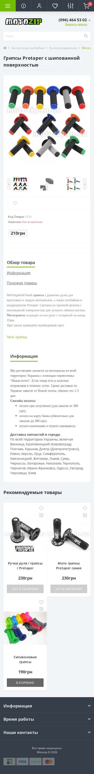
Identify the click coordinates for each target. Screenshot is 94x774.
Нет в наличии (25, 589)
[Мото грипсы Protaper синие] (69, 534)
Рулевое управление (63, 48)
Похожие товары (22, 282)
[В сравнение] (41, 515)
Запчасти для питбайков (27, 48)
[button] (39, 5)
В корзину (25, 682)
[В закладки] (41, 509)
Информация (18, 272)
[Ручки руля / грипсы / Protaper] (25, 534)
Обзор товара (21, 262)
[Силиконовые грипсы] (25, 628)
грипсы (21, 337)
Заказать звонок (76, 24)
